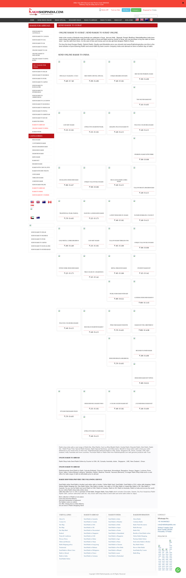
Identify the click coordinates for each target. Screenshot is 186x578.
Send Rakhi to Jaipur (40, 82)
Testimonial (62, 547)
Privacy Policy (63, 539)
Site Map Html (63, 530)
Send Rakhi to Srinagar (41, 107)
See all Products (150, 54)
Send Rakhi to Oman (90, 542)
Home (32, 20)
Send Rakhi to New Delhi (115, 547)
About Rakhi (137, 519)
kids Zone (129, 20)
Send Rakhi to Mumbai (40, 75)
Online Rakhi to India (40, 128)
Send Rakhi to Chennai (115, 544)
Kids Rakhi (36, 157)
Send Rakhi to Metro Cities (67, 550)
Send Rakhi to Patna (39, 111)
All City (125, 10)
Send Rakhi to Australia (37, 32)
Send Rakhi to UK (38, 43)
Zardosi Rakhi (37, 181)
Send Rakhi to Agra (114, 539)
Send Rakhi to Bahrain (90, 547)
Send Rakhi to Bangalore (37, 86)
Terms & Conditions (65, 536)
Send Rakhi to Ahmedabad (37, 96)
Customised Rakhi (39, 143)
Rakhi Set (118, 20)
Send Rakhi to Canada (40, 36)
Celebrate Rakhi (138, 522)
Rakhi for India (38, 121)
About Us (62, 519)
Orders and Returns (64, 542)
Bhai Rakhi (36, 140)
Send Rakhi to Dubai (39, 47)
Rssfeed (61, 533)
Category (135, 10)
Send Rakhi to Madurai (41, 104)
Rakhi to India (105, 20)
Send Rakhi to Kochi (39, 118)
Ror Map (61, 527)
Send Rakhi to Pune (39, 78)
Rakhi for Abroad (35, 29)
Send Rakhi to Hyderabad (37, 91)
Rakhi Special (60, 20)
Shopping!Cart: (150, 10)
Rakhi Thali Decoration (140, 524)
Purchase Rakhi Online (139, 539)
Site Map (61, 524)
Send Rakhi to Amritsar (41, 114)
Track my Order (115, 10)
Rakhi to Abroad (90, 20)
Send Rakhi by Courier (40, 195)
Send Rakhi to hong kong (91, 544)
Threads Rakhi (37, 178)
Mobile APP (104, 10)
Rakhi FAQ (136, 530)
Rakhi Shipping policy (66, 544)
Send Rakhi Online (44, 20)
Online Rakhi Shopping (140, 536)
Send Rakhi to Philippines (91, 550)
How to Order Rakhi (139, 547)
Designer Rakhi (75, 20)
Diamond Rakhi (37, 153)
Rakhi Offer (36, 132)
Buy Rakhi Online (138, 544)
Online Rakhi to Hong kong (40, 59)
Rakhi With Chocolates (41, 167)
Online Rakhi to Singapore (38, 54)
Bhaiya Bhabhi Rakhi (40, 146)
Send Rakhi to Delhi (39, 71)
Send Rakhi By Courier (140, 550)
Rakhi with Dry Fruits (40, 171)
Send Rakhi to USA (39, 40)
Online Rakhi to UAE (39, 50)
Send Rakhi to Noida (114, 530)
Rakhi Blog (136, 553)
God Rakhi (36, 174)
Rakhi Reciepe (137, 527)
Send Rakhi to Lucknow (41, 100)
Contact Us (62, 522)
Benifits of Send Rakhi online (141, 533)
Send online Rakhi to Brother (141, 542)
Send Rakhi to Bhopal (114, 550)
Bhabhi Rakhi (37, 164)
